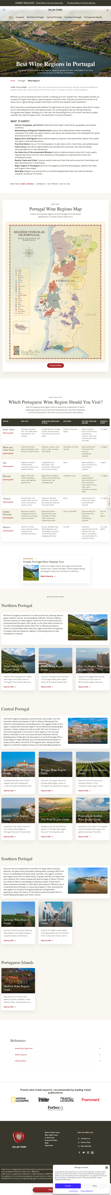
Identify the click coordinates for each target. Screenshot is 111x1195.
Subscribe (49, 1145)
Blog (46, 1143)
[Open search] (107, 10)
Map (11, 17)
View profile (9, 687)
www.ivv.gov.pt (21, 1056)
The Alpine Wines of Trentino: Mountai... (81, 3)
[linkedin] (92, 1152)
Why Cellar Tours (51, 1135)
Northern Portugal (35, 17)
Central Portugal (54, 17)
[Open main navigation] (4, 10)
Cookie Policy (73, 1191)
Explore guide (8, 433)
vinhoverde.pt (20, 1062)
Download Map (55, 365)
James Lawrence (27, 184)
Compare (20, 17)
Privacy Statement (87, 1191)
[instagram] (88, 1152)
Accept (68, 1186)
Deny (95, 1186)
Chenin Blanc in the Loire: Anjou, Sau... (50, 3)
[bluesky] (83, 1152)
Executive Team (51, 1140)
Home (13, 81)
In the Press (50, 1138)
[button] (107, 1168)
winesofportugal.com (24, 1050)
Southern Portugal (73, 17)
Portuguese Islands (93, 17)
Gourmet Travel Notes (24, 3)
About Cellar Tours (52, 1132)
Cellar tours (55, 10)
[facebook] (79, 1152)
